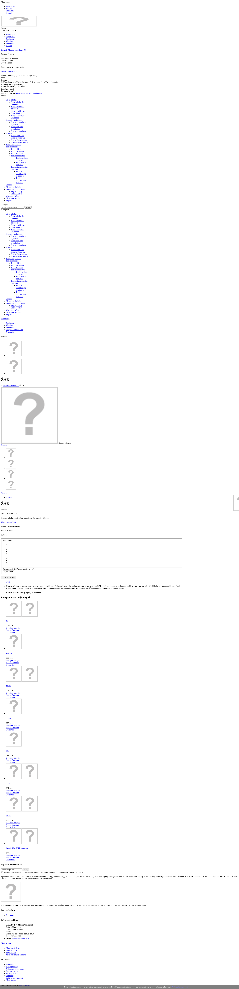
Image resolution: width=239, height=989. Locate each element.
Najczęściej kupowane (15, 969)
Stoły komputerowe (13, 144)
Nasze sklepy (11, 332)
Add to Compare (12, 630)
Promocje (9, 964)
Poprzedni (5, 445)
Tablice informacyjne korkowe (21, 180)
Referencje (10, 43)
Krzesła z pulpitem (18, 131)
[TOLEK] (14, 648)
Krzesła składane (17, 136)
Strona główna (11, 34)
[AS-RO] (14, 713)
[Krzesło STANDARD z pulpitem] (22, 843)
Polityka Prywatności (14, 330)
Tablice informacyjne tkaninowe (21, 173)
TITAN (8, 686)
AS (7, 621)
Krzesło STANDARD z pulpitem (17, 848)
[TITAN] (22, 681)
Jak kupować (11, 39)
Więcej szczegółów (8, 522)
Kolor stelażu (8, 540)
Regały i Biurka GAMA (15, 189)
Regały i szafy (16, 191)
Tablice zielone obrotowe (22, 159)
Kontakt (9, 8)
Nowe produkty (12, 967)
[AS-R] (22, 778)
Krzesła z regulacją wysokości (18, 123)
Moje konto (6, 943)
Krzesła (9, 133)
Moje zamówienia (13, 948)
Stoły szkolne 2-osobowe (17, 107)
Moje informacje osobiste (16, 955)
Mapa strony (11, 980)
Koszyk (9, 13)
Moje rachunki (11, 950)
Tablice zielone (17, 153)
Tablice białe (16, 149)
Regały (9, 200)
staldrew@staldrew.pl (20, 938)
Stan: (3, 514)
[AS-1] (14, 746)
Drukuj (9, 497)
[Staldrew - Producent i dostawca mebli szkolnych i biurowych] (19, 26)
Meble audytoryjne (13, 198)
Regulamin (10, 37)
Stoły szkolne (11, 100)
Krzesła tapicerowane (19, 142)
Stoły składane (16, 113)
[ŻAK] (11, 458)
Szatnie (9, 185)
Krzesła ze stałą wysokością (17, 128)
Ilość (3, 535)
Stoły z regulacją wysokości (17, 116)
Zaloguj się (10, 6)
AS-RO (8, 718)
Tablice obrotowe (18, 156)
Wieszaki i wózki (12, 196)
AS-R (8, 783)
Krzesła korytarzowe (19, 140)
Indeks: (4, 509)
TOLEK (9, 653)
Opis (8, 582)
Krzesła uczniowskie (14, 120)
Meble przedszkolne (14, 187)
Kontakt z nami (12, 971)
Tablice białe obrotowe (21, 163)
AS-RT (8, 816)
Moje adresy (11, 952)
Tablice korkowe (17, 151)
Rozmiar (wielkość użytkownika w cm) (18, 569)
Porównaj (10, 11)
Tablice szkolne (12, 147)
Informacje (5, 319)
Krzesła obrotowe (18, 138)
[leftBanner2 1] (14, 373)
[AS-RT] (22, 811)
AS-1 (7, 751)
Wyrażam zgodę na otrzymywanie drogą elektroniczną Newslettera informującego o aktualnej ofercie (43, 872)
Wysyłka (9, 41)
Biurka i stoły (16, 194)
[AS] (22, 616)
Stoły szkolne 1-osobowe (17, 103)
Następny (4, 493)
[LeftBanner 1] (14, 355)
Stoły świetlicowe (18, 111)
